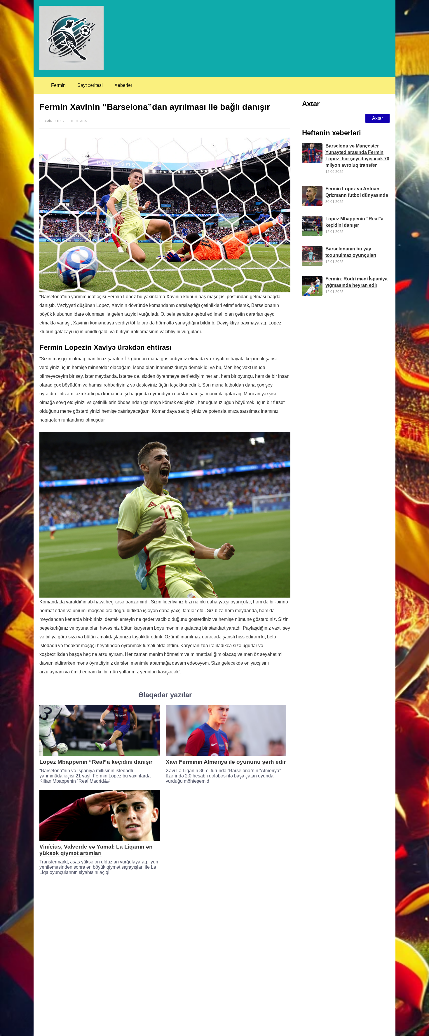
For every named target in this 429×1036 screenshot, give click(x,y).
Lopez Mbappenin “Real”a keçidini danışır (95, 762)
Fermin (58, 85)
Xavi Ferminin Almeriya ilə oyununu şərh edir (226, 762)
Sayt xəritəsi (90, 85)
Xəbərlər (123, 85)
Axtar (311, 104)
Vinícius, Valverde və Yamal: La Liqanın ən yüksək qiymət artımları (96, 850)
